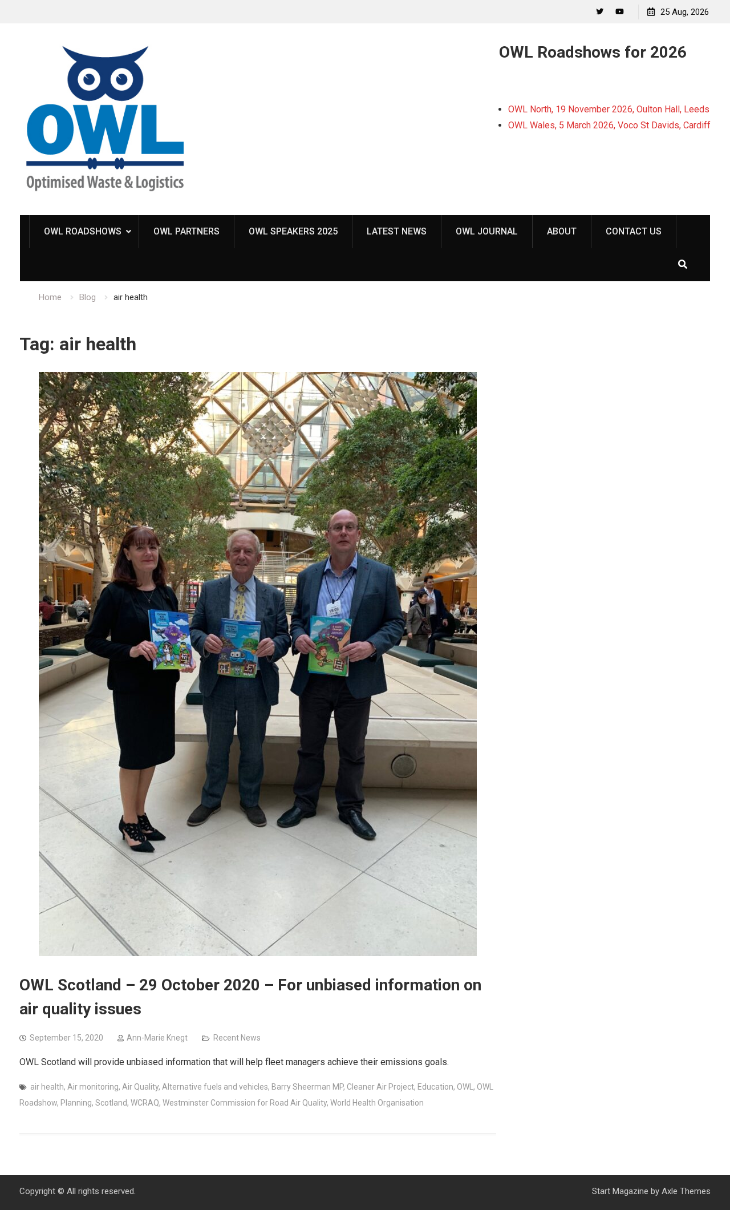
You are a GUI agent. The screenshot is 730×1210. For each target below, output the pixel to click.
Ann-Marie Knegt (157, 1037)
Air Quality (140, 1086)
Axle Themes (686, 1191)
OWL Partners (186, 231)
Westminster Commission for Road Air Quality (245, 1102)
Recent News (237, 1037)
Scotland (111, 1102)
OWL (465, 1086)
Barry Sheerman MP (307, 1086)
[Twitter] (600, 12)
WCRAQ (145, 1102)
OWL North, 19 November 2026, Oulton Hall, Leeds (608, 109)
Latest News (397, 231)
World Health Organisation (377, 1102)
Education (435, 1086)
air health (47, 1086)
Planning (76, 1102)
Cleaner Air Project (380, 1086)
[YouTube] (620, 12)
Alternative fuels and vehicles (215, 1086)
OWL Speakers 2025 (293, 231)
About (562, 231)
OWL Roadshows (82, 231)
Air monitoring (93, 1086)
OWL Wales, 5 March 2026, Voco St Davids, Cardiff (609, 125)
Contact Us (634, 231)
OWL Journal (487, 231)
